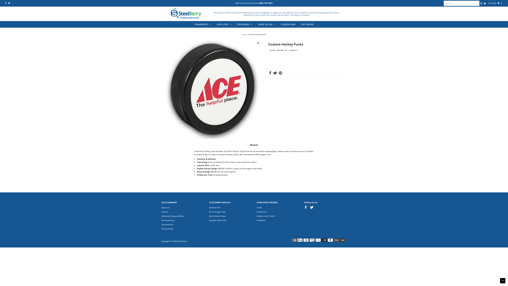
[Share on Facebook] (270, 74)
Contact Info (214, 207)
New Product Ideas (217, 216)
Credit (259, 207)
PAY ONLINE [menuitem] (307, 24)
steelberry (182, 241)
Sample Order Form (217, 220)
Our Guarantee (167, 220)
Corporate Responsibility (172, 216)
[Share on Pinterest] (280, 74)
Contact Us (262, 212)
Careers (164, 212)
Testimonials (167, 224)
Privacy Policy (167, 229)
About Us (165, 207)
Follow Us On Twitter (266, 216)
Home (244, 34)
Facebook (261, 220)
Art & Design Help (217, 212)
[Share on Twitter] (275, 74)
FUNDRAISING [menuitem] (288, 24)
